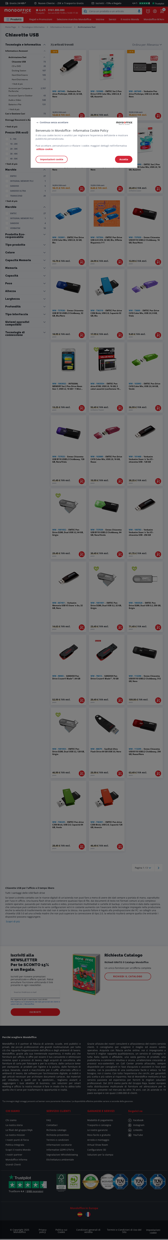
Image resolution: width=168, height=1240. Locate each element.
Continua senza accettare (54, 122)
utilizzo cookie (44, 149)
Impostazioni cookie (51, 159)
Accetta (123, 159)
